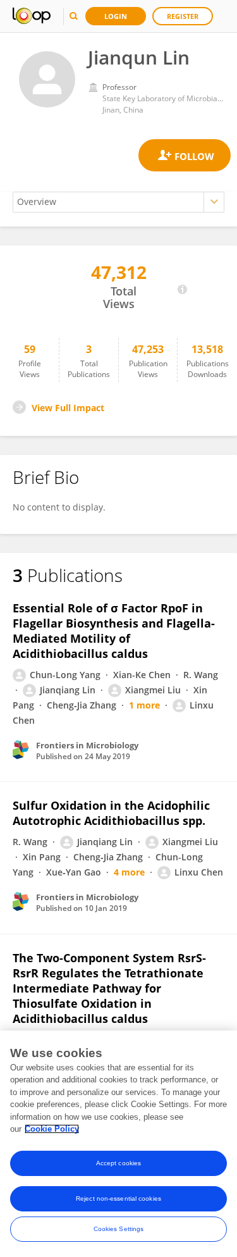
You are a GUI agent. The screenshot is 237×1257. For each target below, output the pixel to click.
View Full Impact (68, 408)
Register (182, 16)
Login (115, 16)
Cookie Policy (52, 1129)
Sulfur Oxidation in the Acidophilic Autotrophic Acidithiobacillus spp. (111, 813)
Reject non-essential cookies (118, 1198)
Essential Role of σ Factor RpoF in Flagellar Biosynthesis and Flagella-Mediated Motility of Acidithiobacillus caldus (114, 630)
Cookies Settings (119, 1228)
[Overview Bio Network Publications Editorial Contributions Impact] (118, 202)
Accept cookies (118, 1163)
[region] (118, 1144)
